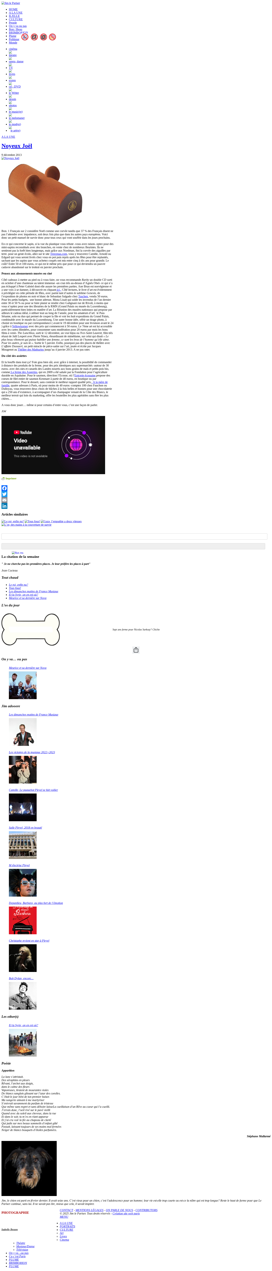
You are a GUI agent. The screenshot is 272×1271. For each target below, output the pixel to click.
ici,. (58, 289)
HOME (13, 9)
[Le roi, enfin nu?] (12, 521)
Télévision (22, 1249)
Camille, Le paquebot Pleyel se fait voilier (33, 789)
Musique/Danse (25, 1246)
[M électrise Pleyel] (23, 883)
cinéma (13, 48)
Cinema (64, 1239)
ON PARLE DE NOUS (119, 1210)
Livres (63, 1236)
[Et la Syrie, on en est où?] (23, 1043)
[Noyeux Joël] (10, 158)
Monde (13, 42)
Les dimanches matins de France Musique (33, 591)
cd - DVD (15, 86)
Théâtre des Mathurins (31, 349)
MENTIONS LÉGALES (89, 1210)
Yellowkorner (20, 326)
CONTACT (66, 1210)
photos (13, 105)
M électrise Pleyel (19, 865)
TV (11, 67)
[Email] (57, 500)
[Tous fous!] (32, 521)
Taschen (83, 296)
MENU (64, 1216)
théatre (13, 55)
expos (12, 80)
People (13, 22)
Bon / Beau (15, 29)
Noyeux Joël (16, 145)
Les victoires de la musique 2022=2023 (32, 752)
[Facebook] (57, 488)
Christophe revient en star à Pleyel (29, 940)
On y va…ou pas (18, 1253)
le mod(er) (15, 124)
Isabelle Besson (9, 1229)
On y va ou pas (18, 26)
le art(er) (15, 130)
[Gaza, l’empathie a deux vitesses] (61, 521)
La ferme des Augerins (23, 372)
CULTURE (16, 19)
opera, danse (16, 61)
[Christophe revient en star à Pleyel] (23, 958)
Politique (14, 39)
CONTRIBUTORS (146, 1210)
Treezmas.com (58, 253)
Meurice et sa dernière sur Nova (27, 598)
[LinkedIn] (57, 506)
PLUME (14, 1259)
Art (61, 1233)
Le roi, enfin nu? (18, 584)
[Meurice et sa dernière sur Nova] (23, 685)
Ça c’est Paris (17, 1256)
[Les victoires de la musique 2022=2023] (23, 770)
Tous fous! (15, 588)
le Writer (14, 92)
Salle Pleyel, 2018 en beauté (25, 827)
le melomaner (17, 118)
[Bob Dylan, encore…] (23, 996)
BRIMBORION (18, 32)
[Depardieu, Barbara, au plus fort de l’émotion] (23, 920)
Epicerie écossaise (85, 375)
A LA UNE (16, 12)
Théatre (20, 1243)
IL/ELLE (14, 16)
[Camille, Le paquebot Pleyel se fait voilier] (23, 807)
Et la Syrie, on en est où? (23, 594)
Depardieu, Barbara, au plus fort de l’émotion (36, 903)
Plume (12, 35)
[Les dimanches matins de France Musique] (23, 732)
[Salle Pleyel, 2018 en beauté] (23, 845)
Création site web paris (126, 1213)
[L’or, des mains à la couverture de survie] (26, 524)
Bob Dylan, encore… (21, 978)
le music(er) (16, 111)
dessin (12, 99)
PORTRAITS (67, 1226)
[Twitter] (57, 494)
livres (12, 74)
